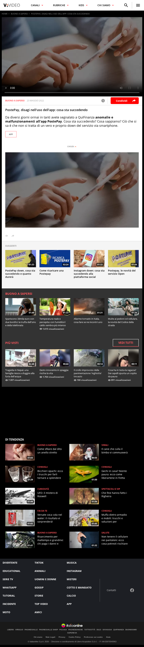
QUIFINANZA (118, 630)
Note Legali (50, 637)
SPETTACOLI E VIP (111, 489)
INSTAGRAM (74, 571)
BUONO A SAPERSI (19, 13)
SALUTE (105, 533)
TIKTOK (39, 562)
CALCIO (71, 595)
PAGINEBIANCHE (75, 630)
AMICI (38, 612)
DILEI (99, 630)
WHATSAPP (10, 587)
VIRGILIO (19, 630)
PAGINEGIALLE (31, 630)
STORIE (39, 595)
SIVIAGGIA (107, 630)
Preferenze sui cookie (93, 637)
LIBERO (10, 630)
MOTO (6, 612)
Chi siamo (38, 637)
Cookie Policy (75, 637)
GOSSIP (39, 587)
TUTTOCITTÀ (89, 630)
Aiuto (108, 637)
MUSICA (72, 562)
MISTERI (72, 579)
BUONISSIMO (131, 630)
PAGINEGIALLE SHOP (48, 630)
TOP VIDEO (41, 604)
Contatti (111, 590)
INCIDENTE (9, 604)
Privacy (62, 637)
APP (11, 134)
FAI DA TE (42, 511)
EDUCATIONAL (11, 571)
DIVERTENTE (10, 562)
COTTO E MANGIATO (79, 587)
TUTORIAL (9, 595)
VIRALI (105, 445)
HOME (5, 13)
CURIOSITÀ (43, 489)
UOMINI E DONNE (45, 579)
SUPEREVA (72, 633)
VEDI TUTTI (125, 343)
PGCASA (63, 630)
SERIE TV (8, 579)
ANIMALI (40, 571)
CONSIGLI (42, 467)
